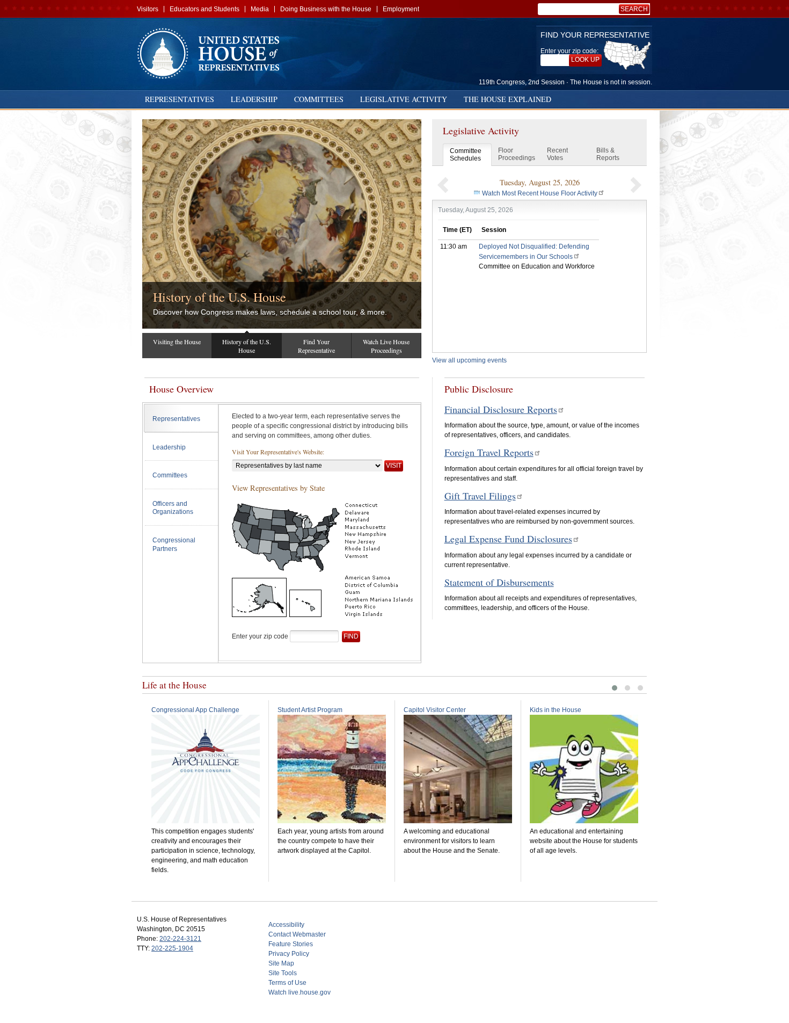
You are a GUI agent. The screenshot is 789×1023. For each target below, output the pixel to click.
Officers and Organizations (172, 508)
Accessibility (286, 924)
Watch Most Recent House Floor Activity (539, 193)
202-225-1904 (172, 948)
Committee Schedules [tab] (465, 154)
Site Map (281, 963)
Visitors (147, 9)
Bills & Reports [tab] (607, 154)
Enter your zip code (260, 636)
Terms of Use (287, 982)
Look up (585, 59)
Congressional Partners (173, 544)
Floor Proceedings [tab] (516, 154)
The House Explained (507, 99)
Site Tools (282, 973)
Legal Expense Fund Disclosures (508, 538)
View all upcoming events (469, 360)
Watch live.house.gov (299, 992)
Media (260, 9)
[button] (442, 185)
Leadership (254, 99)
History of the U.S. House (219, 297)
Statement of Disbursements (499, 582)
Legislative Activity (403, 99)
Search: (636, 9)
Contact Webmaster (297, 934)
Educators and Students (204, 9)
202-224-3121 (180, 938)
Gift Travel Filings (480, 495)
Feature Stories (290, 944)
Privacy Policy (288, 953)
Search (634, 9)
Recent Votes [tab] (557, 154)
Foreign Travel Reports (489, 452)
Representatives (179, 99)
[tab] (181, 418)
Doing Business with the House (325, 9)
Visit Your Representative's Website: (278, 451)
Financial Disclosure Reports (500, 409)
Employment (401, 9)
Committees (319, 99)
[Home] (212, 53)
